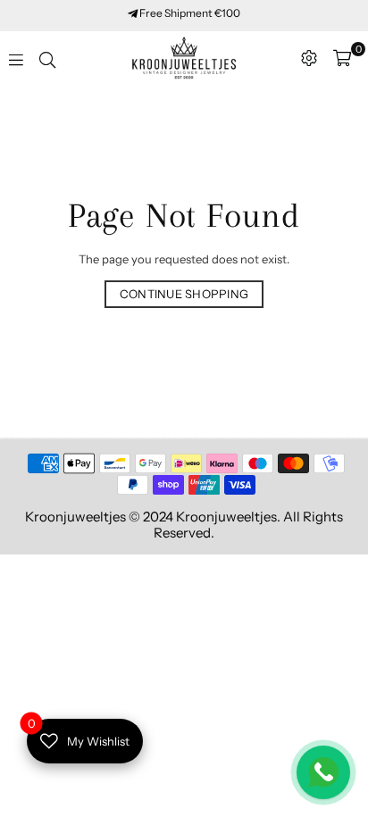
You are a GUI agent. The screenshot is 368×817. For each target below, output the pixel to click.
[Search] (47, 58)
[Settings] (309, 58)
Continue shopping (184, 294)
